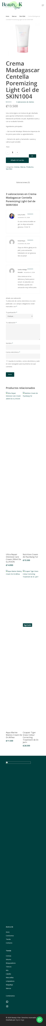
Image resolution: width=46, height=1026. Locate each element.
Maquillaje (9, 985)
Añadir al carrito (17, 160)
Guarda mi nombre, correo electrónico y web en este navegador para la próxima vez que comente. (23, 364)
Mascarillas (10, 977)
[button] (39, 1019)
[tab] (23, 182)
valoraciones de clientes (25, 102)
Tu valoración (11, 323)
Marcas (14, 16)
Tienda (8, 939)
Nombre (9, 343)
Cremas (16, 167)
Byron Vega (20, 1020)
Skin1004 (22, 16)
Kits (7, 970)
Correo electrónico (13, 352)
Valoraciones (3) (23, 182)
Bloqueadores (11, 963)
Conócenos (10, 936)
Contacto (9, 943)
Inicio (7, 16)
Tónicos (8, 967)
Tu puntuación (11, 312)
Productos (29, 167)
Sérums (8, 959)
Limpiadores (10, 981)
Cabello (8, 974)
